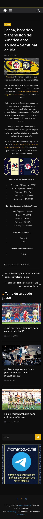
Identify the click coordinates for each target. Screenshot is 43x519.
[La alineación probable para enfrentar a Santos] (21, 391)
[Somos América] (5, 10)
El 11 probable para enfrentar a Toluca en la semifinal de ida (20, 284)
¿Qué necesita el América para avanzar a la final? (21, 329)
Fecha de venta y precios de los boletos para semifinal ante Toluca (22, 275)
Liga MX (7, 24)
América (9, 77)
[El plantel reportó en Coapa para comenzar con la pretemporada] (21, 346)
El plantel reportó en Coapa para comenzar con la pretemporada (19, 372)
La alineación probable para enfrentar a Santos (19, 415)
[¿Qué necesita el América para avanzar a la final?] (21, 305)
